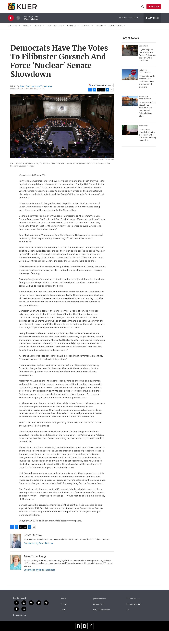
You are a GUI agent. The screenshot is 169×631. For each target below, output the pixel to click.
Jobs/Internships (99, 599)
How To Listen (54, 26)
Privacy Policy (98, 604)
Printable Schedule (133, 604)
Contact (64, 604)
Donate (155, 6)
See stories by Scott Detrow (38, 543)
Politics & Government (145, 71)
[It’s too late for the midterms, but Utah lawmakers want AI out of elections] (130, 74)
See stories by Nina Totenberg (39, 569)
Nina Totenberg (43, 86)
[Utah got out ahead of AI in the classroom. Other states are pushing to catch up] (130, 130)
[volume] (18, 18)
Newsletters (116, 26)
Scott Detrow (27, 86)
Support (86, 26)
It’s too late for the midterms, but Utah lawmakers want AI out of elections (147, 81)
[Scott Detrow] (15, 541)
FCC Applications (132, 599)
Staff (63, 610)
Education (143, 46)
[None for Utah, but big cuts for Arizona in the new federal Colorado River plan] (130, 101)
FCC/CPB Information (101, 610)
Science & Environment (145, 97)
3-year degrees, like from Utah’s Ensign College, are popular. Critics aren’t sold (147, 55)
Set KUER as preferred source (101, 85)
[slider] (22, 18)
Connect (71, 26)
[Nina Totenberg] (15, 562)
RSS (127, 610)
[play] (11, 18)
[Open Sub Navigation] (19, 26)
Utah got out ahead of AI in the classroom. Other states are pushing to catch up (147, 134)
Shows (37, 26)
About (63, 599)
